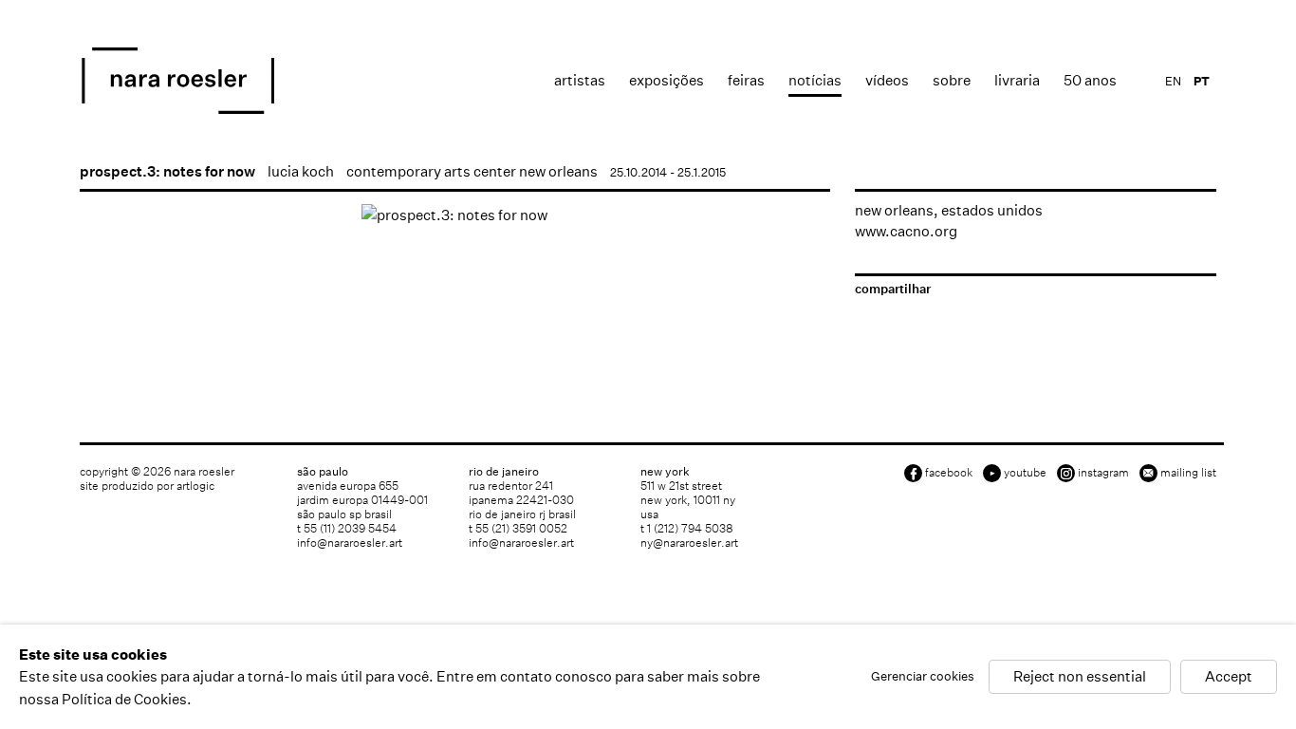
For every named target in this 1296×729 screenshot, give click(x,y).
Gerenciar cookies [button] (922, 677)
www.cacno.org (906, 231)
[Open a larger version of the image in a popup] (455, 215)
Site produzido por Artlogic (147, 485)
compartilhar (893, 289)
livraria (1017, 80)
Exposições (666, 80)
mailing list (1188, 472)
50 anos (1090, 80)
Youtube (1025, 472)
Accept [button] (1228, 677)
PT (1202, 81)
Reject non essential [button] (1079, 677)
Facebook (948, 472)
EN (1173, 81)
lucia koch (301, 171)
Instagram (1103, 472)
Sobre (952, 80)
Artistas (579, 80)
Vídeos (887, 80)
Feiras (746, 80)
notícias (815, 80)
